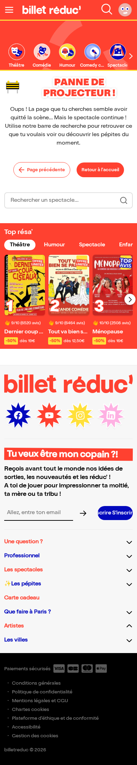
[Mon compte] (125, 10)
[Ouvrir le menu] (12, 10)
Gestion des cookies (35, 736)
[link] (16, 56)
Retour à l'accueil (100, 170)
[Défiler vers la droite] (131, 56)
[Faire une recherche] (107, 10)
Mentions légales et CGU (40, 701)
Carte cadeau (21, 597)
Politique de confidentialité (42, 692)
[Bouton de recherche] (123, 200)
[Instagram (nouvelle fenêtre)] (80, 415)
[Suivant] (130, 299)
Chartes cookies (30, 709)
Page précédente (46, 170)
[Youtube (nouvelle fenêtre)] (49, 415)
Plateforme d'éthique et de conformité (55, 718)
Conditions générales (36, 683)
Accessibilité (26, 727)
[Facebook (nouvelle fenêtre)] (18, 415)
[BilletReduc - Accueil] (51, 10)
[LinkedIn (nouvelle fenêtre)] (111, 415)
